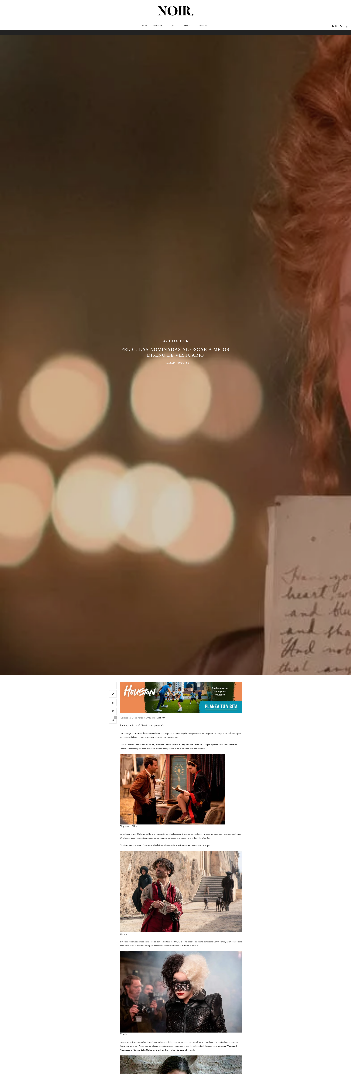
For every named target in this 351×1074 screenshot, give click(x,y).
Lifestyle (187, 26)
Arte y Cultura (175, 341)
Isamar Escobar (176, 363)
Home (144, 26)
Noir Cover (157, 26)
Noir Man (202, 26)
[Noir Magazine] (176, 11)
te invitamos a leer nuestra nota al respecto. (194, 845)
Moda (173, 26)
